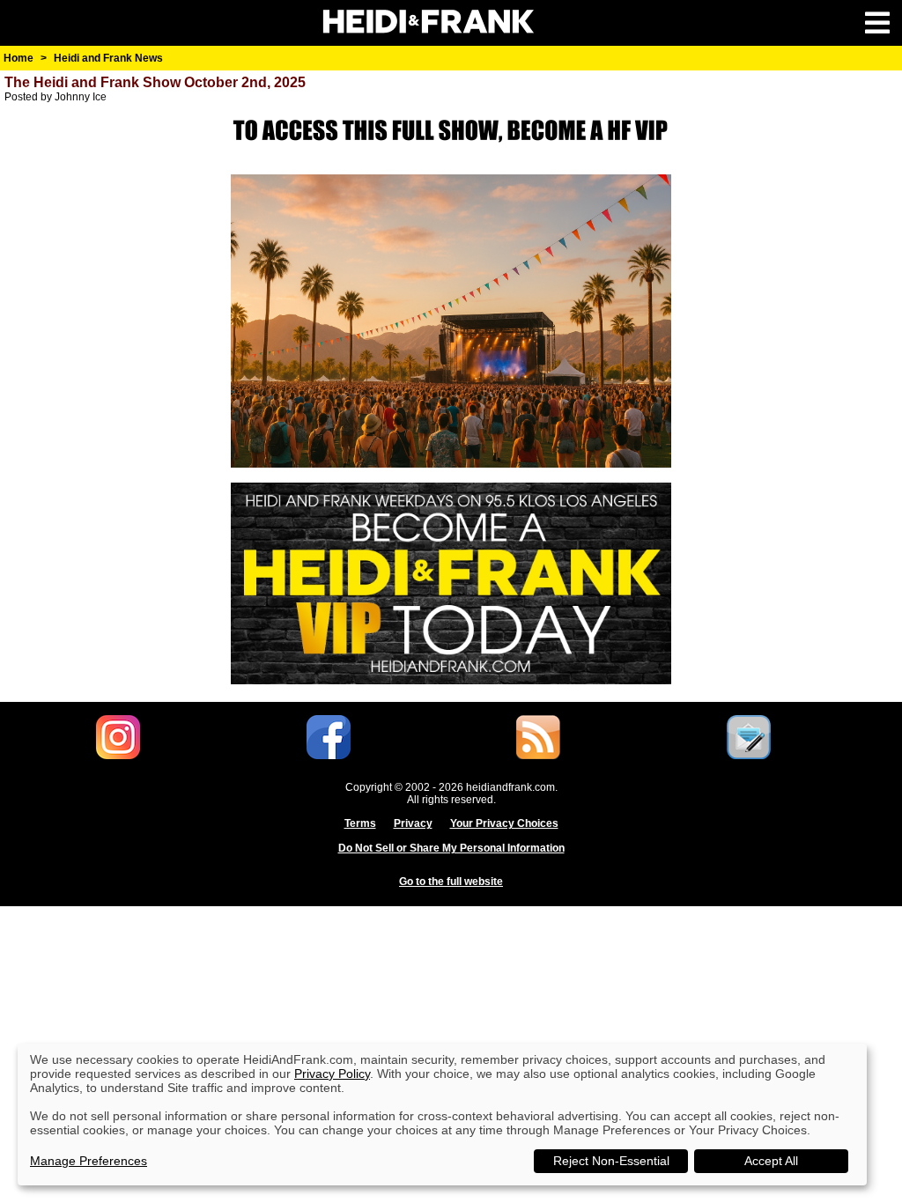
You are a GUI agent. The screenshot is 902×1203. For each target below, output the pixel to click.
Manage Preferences (88, 1161)
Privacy (413, 823)
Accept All (771, 1161)
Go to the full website (451, 881)
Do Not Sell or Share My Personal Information (451, 848)
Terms (360, 823)
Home (18, 58)
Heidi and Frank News (108, 58)
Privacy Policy (332, 1073)
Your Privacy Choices (504, 823)
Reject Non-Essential (611, 1161)
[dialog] (442, 1114)
